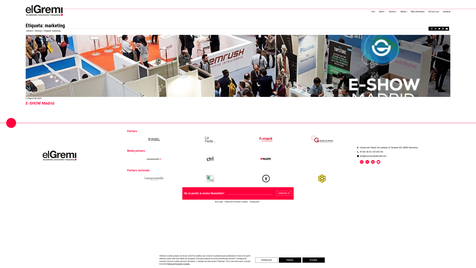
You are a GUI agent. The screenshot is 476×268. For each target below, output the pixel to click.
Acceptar (313, 260)
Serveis (392, 11)
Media (403, 11)
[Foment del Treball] (265, 139)
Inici (373, 11)
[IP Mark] (266, 159)
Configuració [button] (254, 202)
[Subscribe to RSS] (435, 29)
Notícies (38, 31)
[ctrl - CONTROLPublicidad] (210, 159)
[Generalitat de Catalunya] (154, 139)
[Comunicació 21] (154, 159)
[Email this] (446, 29)
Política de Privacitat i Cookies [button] (236, 202)
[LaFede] (210, 139)
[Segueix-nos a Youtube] (378, 162)
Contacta (446, 11)
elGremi (29, 31)
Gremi (381, 11)
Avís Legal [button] (219, 202)
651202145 (378, 152)
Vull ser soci (433, 11)
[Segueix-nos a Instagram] (362, 162)
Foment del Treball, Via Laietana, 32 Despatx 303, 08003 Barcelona (389, 147)
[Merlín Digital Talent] (266, 178)
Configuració (266, 260)
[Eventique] (322, 178)
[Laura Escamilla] (154, 178)
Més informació (418, 11)
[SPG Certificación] (210, 178)
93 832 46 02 (365, 152)
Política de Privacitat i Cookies (178, 264)
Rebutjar (290, 260)
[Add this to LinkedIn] (443, 29)
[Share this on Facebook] (432, 29)
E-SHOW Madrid (40, 103)
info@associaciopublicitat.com (373, 156)
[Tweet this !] (439, 29)
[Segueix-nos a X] (367, 162)
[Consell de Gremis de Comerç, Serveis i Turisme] (322, 139)
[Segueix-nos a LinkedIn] (373, 162)
